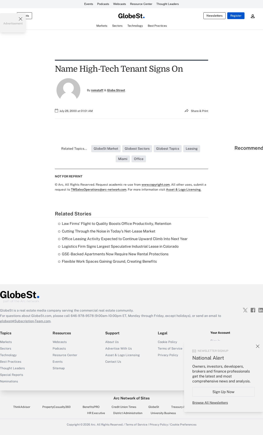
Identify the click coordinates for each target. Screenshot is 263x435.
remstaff (97, 90)
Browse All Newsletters (210, 403)
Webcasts (119, 4)
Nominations (9, 381)
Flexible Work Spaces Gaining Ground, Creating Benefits (109, 261)
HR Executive (96, 413)
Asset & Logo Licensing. (183, 189)
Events (88, 4)
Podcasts (103, 4)
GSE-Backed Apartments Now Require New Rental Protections (115, 254)
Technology (8, 355)
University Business (163, 413)
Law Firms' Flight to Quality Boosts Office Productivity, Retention (116, 223)
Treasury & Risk (181, 407)
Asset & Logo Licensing (122, 355)
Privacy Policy (159, 424)
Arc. (93, 424)
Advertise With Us (118, 348)
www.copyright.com (156, 184)
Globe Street (116, 90)
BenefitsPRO (91, 407)
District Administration (127, 413)
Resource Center (141, 4)
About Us (112, 342)
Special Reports (11, 374)
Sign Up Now (224, 392)
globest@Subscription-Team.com (25, 321)
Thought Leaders (167, 4)
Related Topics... (74, 149)
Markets (6, 342)
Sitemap (59, 368)
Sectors (5, 348)
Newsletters (214, 15)
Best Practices (10, 361)
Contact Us (113, 361)
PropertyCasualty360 (56, 407)
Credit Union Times (124, 407)
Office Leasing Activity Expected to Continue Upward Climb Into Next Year (125, 239)
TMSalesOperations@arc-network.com (98, 189)
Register (235, 15)
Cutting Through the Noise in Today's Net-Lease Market (108, 231)
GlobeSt (153, 407)
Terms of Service (136, 424)
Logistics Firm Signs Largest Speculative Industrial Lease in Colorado (120, 246)
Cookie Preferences (183, 424)
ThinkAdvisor (21, 407)
